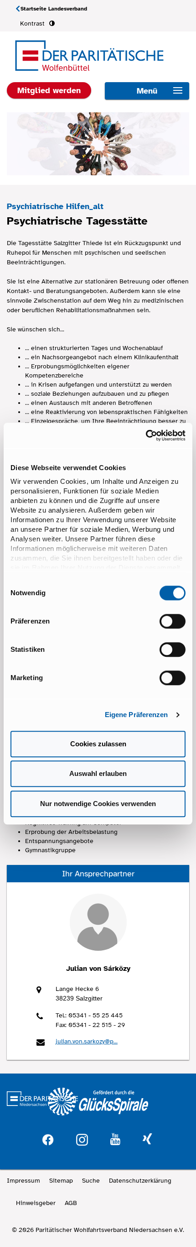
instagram (82, 1138)
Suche (91, 1180)
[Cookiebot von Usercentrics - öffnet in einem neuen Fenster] (146, 435)
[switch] (173, 621)
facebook (48, 1138)
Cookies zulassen (98, 744)
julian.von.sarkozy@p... (87, 1041)
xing (147, 1139)
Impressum (23, 1180)
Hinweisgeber (36, 1203)
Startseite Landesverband (54, 8)
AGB (71, 1203)
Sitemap (61, 1180)
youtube (115, 1139)
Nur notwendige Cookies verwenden (98, 803)
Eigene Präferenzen (136, 714)
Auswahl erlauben (98, 773)
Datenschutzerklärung (140, 1180)
